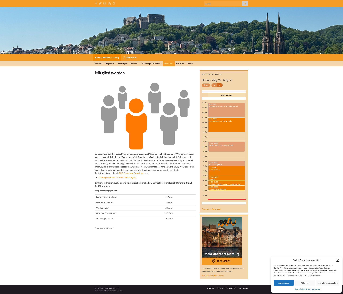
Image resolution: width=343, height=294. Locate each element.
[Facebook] (96, 3)
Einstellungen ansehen (328, 283)
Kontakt (190, 63)
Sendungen (122, 63)
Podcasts (134, 63)
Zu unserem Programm (211, 209)
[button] (337, 260)
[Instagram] (104, 3)
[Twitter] (100, 3)
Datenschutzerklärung (302, 289)
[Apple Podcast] (114, 3)
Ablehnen (305, 283)
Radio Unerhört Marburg (107, 57)
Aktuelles (180, 63)
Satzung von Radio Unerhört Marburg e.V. (117, 177)
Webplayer (131, 57)
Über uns (168, 63)
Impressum (316, 289)
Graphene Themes (115, 291)
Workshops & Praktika (151, 63)
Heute (206, 85)
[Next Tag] (220, 85)
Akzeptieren (283, 283)
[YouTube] (109, 3)
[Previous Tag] (214, 85)
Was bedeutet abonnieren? (213, 275)
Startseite (98, 63)
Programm (109, 63)
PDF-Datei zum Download (131, 173)
